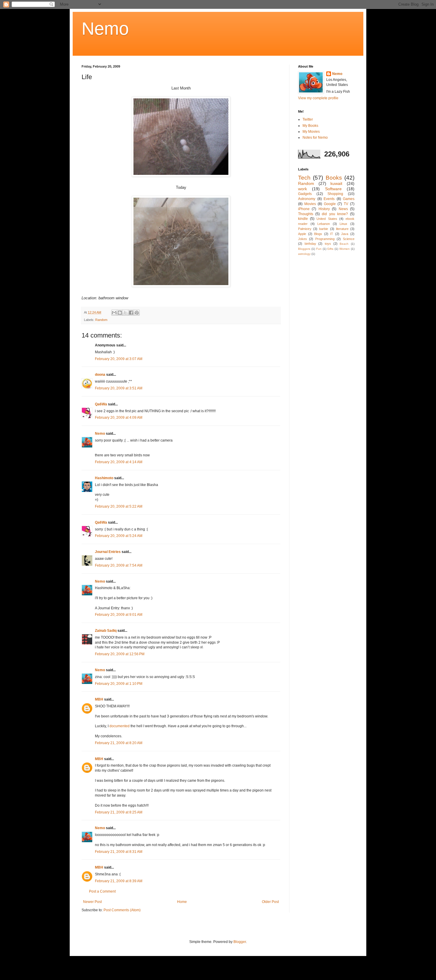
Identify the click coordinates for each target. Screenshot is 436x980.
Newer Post (92, 902)
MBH (99, 699)
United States (326, 218)
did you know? (335, 214)
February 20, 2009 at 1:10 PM (118, 684)
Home (182, 902)
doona (100, 375)
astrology (304, 253)
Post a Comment (102, 891)
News (343, 209)
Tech (304, 178)
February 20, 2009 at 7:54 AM (118, 565)
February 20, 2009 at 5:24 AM (118, 536)
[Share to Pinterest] (137, 313)
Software (333, 188)
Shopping (335, 194)
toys (328, 243)
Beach (344, 243)
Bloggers (304, 248)
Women (344, 248)
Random (101, 320)
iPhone (304, 209)
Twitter (308, 119)
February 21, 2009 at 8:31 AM (118, 852)
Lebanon (323, 224)
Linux (343, 224)
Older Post (270, 902)
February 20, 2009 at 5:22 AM (118, 506)
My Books (310, 126)
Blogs (318, 234)
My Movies (311, 132)
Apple (302, 234)
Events (329, 199)
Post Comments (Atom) (122, 910)
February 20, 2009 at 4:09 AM (118, 417)
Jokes (302, 239)
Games (348, 199)
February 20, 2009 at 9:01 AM (118, 615)
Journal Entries (108, 552)
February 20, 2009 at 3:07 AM (118, 359)
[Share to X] (125, 313)
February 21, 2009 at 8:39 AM (118, 881)
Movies (310, 204)
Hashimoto (104, 478)
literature (342, 229)
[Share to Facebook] (131, 313)
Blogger (239, 942)
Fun (319, 248)
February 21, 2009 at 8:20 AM (118, 743)
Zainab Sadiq (106, 631)
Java (344, 234)
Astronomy (306, 199)
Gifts (330, 248)
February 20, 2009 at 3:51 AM (118, 388)
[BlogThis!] (120, 313)
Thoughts (305, 214)
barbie (323, 229)
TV (346, 204)
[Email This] (114, 313)
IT (331, 234)
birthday (310, 243)
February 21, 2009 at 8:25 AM (118, 812)
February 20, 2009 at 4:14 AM (118, 462)
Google (330, 204)
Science (348, 239)
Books (334, 178)
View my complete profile (318, 98)
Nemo (105, 29)
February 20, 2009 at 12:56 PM (119, 654)
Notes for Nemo (315, 137)
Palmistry (304, 229)
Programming (325, 239)
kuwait (336, 183)
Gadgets (305, 194)
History (324, 209)
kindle (303, 219)
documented (119, 726)
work (302, 188)
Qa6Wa (101, 404)
